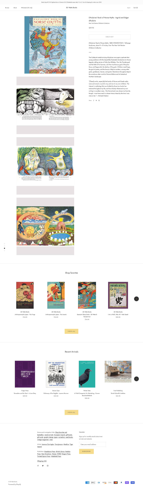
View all (71, 331)
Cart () (136, 8)
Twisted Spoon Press (43, 456)
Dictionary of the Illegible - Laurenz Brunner (56, 393)
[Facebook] (93, 100)
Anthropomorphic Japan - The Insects (56, 314)
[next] (136, 298)
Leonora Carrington (48, 444)
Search (128, 8)
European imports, (60, 435)
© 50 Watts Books (12, 481)
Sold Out (110, 37)
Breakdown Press (49, 451)
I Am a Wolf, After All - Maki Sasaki (118, 314)
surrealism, (61, 437)
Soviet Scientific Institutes (118, 393)
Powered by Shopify (14, 484)
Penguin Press (66, 454)
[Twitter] (96, 100)
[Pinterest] (99, 100)
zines (51, 440)
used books (69, 437)
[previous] (6, 298)
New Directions (46, 454)
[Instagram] (47, 465)
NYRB (59, 454)
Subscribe (86, 451)
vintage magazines (43, 440)
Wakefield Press (56, 456)
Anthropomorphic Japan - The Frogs (25, 314)
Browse (7, 8)
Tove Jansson (59, 444)
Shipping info (42, 461)
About (15, 8)
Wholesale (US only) (26, 8)
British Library (60, 451)
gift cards (40, 437)
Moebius (66, 444)
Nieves (54, 454)
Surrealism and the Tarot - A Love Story (25, 393)
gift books (69, 435)
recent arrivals (48, 435)
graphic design (48, 437)
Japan (56, 437)
